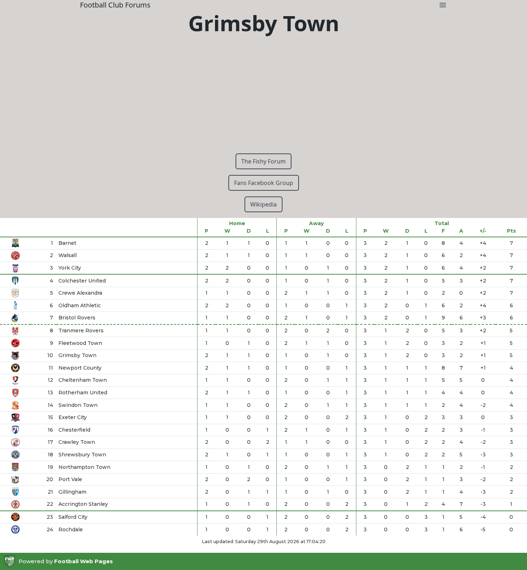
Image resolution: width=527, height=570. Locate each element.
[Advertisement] (263, 97)
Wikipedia (263, 204)
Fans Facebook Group (263, 183)
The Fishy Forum (263, 161)
